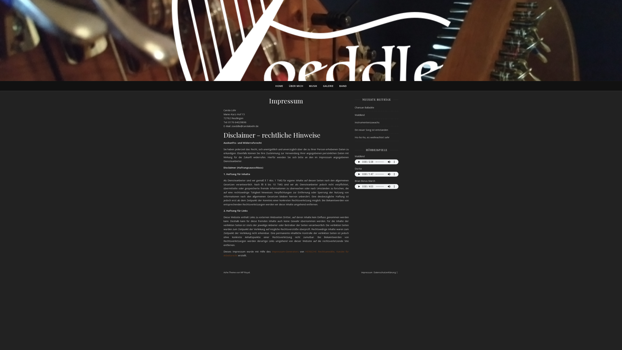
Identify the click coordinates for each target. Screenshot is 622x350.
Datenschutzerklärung (385, 272)
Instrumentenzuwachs (367, 122)
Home (279, 86)
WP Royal (245, 272)
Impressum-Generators (285, 251)
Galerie (328, 86)
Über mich (296, 86)
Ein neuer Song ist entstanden (371, 129)
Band (343, 86)
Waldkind (360, 115)
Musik (313, 86)
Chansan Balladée (364, 107)
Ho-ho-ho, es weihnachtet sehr (372, 137)
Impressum (366, 272)
